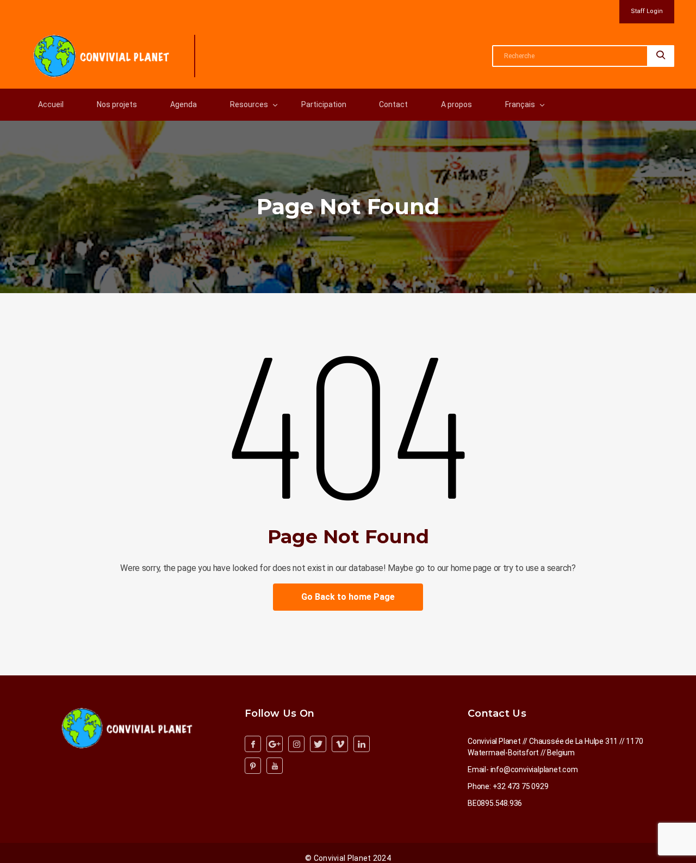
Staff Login (647, 11)
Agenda (183, 104)
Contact (393, 104)
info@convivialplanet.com (534, 769)
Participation (323, 104)
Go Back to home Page (348, 597)
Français (520, 104)
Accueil (51, 104)
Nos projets (117, 104)
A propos (456, 104)
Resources (249, 104)
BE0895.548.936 (495, 803)
